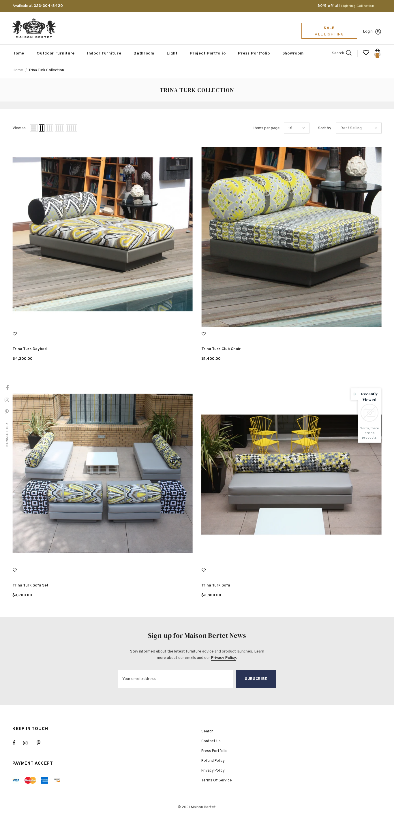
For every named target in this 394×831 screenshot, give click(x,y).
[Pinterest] (42, 743)
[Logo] (34, 28)
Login (368, 31)
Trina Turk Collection (46, 70)
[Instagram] (28, 743)
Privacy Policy (223, 657)
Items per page (266, 128)
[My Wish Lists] (366, 54)
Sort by (324, 128)
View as (19, 128)
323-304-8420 (48, 5)
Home (17, 70)
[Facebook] (17, 743)
